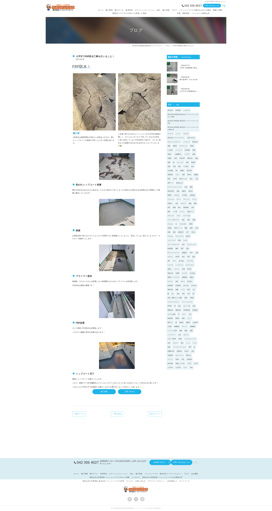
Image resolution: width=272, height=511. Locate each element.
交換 (169, 166)
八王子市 (170, 367)
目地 (194, 306)
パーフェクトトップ (190, 339)
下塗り (193, 232)
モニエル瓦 (182, 224)
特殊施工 (195, 310)
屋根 (169, 146)
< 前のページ (79, 414)
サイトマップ (184, 481)
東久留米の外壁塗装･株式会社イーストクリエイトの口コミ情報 (183, 116)
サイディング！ (191, 244)
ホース (183, 281)
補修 (194, 154)
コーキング (186, 142)
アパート (176, 269)
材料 (169, 211)
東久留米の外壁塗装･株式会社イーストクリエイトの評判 (183, 122)
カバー (184, 314)
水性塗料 (189, 359)
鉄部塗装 (170, 318)
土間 (192, 351)
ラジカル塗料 (171, 314)
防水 (179, 166)
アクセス (186, 133)
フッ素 (175, 211)
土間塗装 (170, 355)
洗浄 (188, 220)
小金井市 (195, 322)
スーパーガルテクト (173, 220)
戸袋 (187, 248)
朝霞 (180, 330)
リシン (189, 318)
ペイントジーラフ (187, 302)
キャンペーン (179, 355)
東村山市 (190, 158)
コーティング (171, 240)
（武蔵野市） (178, 154)
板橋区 (188, 322)
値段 (195, 203)
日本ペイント (178, 228)
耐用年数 (186, 207)
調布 (183, 318)
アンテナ (184, 273)
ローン (179, 199)
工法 (190, 314)
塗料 (174, 232)
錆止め (191, 191)
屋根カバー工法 (180, 363)
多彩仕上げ (179, 183)
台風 (174, 166)
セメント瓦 (186, 306)
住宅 (169, 343)
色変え (170, 269)
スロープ (183, 203)
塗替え (170, 154)
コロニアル (190, 261)
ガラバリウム (179, 236)
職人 (191, 179)
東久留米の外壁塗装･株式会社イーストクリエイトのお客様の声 (183, 128)
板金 (178, 191)
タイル (185, 240)
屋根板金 (184, 277)
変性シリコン (183, 179)
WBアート (171, 183)
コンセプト (186, 110)
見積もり (188, 355)
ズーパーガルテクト (173, 244)
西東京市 (180, 232)
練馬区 (182, 170)
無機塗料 (176, 326)
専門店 (170, 306)
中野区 (192, 146)
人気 (179, 335)
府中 (183, 256)
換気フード (190, 211)
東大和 (188, 236)
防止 (179, 306)
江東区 (192, 298)
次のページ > (155, 414)
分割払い (170, 203)
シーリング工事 (172, 330)
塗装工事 (170, 273)
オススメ (175, 343)
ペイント (170, 359)
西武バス (170, 322)
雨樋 (174, 207)
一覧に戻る (117, 414)
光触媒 (196, 174)
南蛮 (191, 228)
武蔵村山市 (171, 351)
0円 (177, 170)
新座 (179, 240)
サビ (194, 289)
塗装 (169, 162)
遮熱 (196, 158)
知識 (169, 347)
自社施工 (192, 195)
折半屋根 (170, 363)
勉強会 (181, 322)
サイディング (183, 146)
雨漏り (192, 277)
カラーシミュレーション (175, 187)
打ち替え (192, 273)
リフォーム (171, 199)
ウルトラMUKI (172, 339)
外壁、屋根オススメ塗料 (175, 298)
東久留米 (170, 110)
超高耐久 (184, 252)
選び (183, 293)
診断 (186, 298)
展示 (182, 343)
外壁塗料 (170, 285)
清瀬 (194, 220)
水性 (182, 359)
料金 (187, 162)
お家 (186, 187)
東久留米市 (171, 191)
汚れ (188, 293)
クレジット (186, 199)
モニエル (170, 224)
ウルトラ (186, 335)
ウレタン (170, 256)
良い (173, 293)
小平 (187, 232)
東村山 (189, 174)
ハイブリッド (171, 335)
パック (183, 289)
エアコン (170, 281)
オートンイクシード (173, 252)
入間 (196, 228)
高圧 (183, 220)
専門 (190, 347)
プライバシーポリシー (174, 142)
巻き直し (190, 281)
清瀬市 (170, 158)
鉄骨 (188, 289)
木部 (192, 207)
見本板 (170, 228)
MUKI (180, 339)
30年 (191, 252)
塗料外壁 (170, 289)
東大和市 (189, 170)
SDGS (177, 359)
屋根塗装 (170, 174)
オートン (184, 326)
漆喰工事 (170, 310)
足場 (183, 269)
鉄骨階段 (170, 248)
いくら (188, 343)
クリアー (187, 154)
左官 (177, 203)
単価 (194, 150)
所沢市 (189, 269)
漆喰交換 (178, 310)
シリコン (182, 211)
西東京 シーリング (173, 277)
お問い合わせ (191, 137)
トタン (177, 174)
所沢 (169, 207)
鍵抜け (184, 191)
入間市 (191, 224)
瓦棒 (183, 174)
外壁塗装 (178, 110)
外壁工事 (182, 158)
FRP (188, 256)
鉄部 (169, 179)
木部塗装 (187, 150)
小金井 (170, 326)
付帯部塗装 (186, 310)
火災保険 (170, 170)
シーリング (179, 150)
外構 (169, 232)
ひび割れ (184, 195)
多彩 (193, 256)
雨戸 (182, 248)
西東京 (170, 195)
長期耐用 (192, 326)
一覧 (196, 179)
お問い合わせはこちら (212, 5)
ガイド (185, 367)
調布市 (177, 318)
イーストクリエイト (173, 302)
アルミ (179, 215)
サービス (170, 133)
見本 (183, 244)
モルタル (176, 195)
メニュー (178, 133)
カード (194, 199)
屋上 (192, 166)
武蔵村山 (179, 351)
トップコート (179, 265)
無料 (191, 187)
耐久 (179, 207)
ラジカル (170, 236)
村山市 (187, 351)
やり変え (186, 166)
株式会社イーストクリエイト (176, 137)
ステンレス (171, 215)
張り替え (181, 261)
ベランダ (170, 265)
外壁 (175, 158)
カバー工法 (186, 215)
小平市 (175, 179)
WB (169, 261)
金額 (190, 203)
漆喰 (186, 228)
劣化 (177, 281)
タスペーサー (190, 265)
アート (174, 261)
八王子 (189, 363)
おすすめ (186, 285)
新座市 (193, 162)
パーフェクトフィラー (179, 347)
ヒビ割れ (170, 150)
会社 (178, 293)
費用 (177, 248)
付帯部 (177, 273)
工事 (196, 252)
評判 (191, 367)
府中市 (177, 256)
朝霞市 (175, 146)
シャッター (180, 162)
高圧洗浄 (195, 142)
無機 (177, 289)
